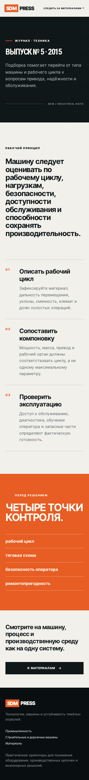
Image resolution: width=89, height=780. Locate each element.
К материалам (44, 668)
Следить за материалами (64, 8)
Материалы (13, 743)
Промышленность (18, 731)
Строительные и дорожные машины (31, 737)
